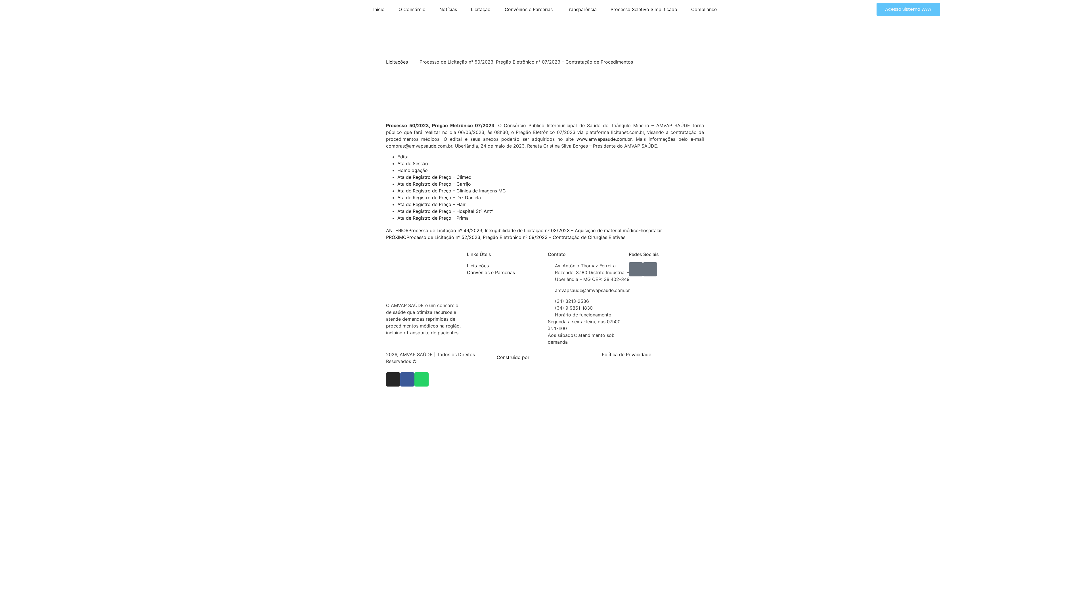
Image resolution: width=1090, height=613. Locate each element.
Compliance (704, 9)
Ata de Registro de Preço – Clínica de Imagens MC (451, 191)
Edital (403, 156)
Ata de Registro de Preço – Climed (434, 177)
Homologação (412, 170)
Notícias (448, 9)
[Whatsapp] (421, 379)
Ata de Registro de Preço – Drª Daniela (439, 197)
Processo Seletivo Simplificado (644, 9)
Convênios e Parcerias (529, 9)
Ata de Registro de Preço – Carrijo (434, 184)
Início (379, 9)
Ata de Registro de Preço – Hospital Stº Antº (445, 211)
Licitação (481, 9)
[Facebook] (407, 379)
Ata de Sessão (412, 163)
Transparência (582, 9)
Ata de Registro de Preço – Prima (433, 218)
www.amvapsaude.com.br (604, 139)
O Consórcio (412, 9)
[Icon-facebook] (636, 269)
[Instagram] (393, 379)
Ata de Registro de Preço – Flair (431, 204)
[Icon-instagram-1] (650, 269)
